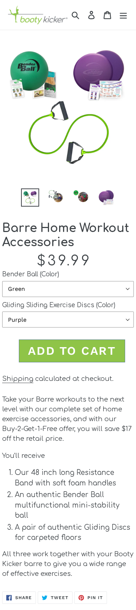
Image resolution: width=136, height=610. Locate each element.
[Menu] (123, 15)
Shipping (17, 378)
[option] (30, 197)
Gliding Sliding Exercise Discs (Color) (58, 305)
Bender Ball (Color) (30, 274)
